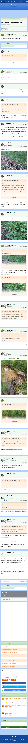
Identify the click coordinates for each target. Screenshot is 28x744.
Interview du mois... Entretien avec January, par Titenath (15, 698)
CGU (21, 739)
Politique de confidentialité (9, 739)
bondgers (14, 104)
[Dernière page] (25, 19)
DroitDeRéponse (15, 480)
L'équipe (24, 739)
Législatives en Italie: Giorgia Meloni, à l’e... (9, 663)
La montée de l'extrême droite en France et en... (9, 652)
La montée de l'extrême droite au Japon (8, 666)
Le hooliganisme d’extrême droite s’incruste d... (10, 660)
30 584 (18, 458)
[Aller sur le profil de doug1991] (2, 554)
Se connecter (5, 679)
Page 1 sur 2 (15, 581)
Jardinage (10, 29)
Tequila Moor (8, 699)
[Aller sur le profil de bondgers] (2, 51)
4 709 (14, 212)
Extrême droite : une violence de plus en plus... (9, 649)
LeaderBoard (14, 740)
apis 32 (13, 250)
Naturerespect (5, 28)
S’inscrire (13, 679)
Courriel (8, 727)
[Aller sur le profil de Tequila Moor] (3, 699)
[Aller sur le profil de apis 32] (2, 144)
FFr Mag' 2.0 (7, 707)
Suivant (22, 581)
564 (13, 51)
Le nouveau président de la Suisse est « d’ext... (9, 655)
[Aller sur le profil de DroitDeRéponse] (2, 460)
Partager (20, 727)
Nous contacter (17, 739)
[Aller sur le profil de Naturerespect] (2, 35)
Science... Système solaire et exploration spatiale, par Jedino (14, 712)
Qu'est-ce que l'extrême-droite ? (7, 646)
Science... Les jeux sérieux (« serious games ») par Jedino (15, 705)
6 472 (15, 552)
